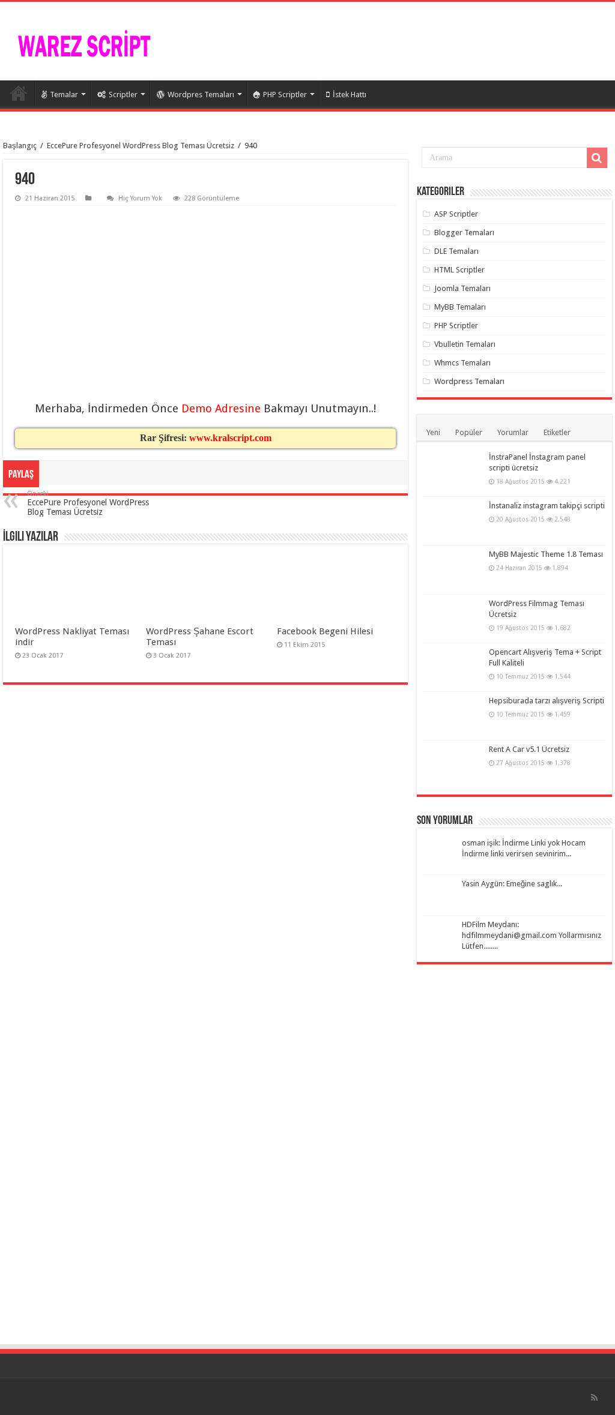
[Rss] (594, 1397)
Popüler (468, 432)
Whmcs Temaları (462, 362)
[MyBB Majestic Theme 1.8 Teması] (453, 569)
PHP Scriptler (285, 94)
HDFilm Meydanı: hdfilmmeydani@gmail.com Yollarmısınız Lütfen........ (531, 935)
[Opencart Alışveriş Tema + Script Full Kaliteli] (453, 667)
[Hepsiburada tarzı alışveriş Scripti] (453, 715)
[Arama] (597, 158)
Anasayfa (18, 93)
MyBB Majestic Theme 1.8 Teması (546, 554)
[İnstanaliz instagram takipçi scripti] (453, 520)
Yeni (433, 432)
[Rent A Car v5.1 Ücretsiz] (453, 764)
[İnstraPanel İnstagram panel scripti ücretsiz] (453, 472)
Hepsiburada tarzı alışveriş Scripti (546, 700)
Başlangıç (20, 145)
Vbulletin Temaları (464, 344)
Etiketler (557, 432)
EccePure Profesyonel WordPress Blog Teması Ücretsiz (140, 145)
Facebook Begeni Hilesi (325, 631)
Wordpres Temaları (201, 94)
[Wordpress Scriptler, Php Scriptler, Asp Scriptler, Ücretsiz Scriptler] (84, 45)
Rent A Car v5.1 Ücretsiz (529, 749)
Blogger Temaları (464, 232)
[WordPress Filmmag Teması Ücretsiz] (453, 618)
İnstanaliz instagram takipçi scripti (547, 505)
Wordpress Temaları (469, 381)
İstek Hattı (349, 94)
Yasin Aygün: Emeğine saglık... (512, 883)
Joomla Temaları (462, 288)
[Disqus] (205, 859)
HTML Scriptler (459, 269)
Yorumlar (513, 432)
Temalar (64, 94)
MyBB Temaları (460, 306)
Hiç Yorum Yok (140, 198)
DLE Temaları (456, 251)
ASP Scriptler (456, 213)
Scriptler (123, 94)
